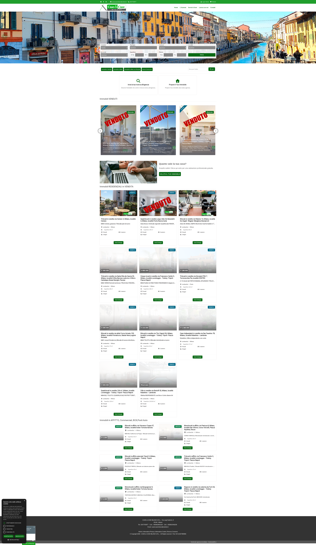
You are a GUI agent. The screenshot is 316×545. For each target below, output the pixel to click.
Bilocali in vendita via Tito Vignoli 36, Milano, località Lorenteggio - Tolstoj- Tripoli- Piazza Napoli (156, 335)
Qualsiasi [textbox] (104, 55)
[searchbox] (143, 48)
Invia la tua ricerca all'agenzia (138, 85)
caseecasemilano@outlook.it (119, 1)
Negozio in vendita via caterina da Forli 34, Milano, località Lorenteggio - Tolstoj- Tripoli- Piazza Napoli (199, 489)
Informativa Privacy (148, 531)
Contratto (103, 45)
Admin (140, 531)
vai (212, 69)
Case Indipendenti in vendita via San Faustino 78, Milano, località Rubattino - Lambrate (197, 334)
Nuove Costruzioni (147, 69)
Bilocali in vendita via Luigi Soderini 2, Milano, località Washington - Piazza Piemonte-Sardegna (196, 141)
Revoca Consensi (172, 531)
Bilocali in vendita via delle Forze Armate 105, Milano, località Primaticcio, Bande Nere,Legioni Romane (118, 335)
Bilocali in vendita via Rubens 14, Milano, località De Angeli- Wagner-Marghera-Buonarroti (197, 220)
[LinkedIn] (106, 1)
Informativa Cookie (160, 531)
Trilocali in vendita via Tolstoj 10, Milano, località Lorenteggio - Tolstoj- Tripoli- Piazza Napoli (118, 141)
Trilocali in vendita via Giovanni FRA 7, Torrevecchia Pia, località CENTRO (193, 277)
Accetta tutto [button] (8, 536)
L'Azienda (183, 7)
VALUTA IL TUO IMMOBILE (170, 174)
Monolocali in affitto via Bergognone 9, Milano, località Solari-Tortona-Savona (139, 488)
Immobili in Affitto (118, 69)
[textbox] (172, 47)
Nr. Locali (103, 52)
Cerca (202, 54)
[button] (14, 540)
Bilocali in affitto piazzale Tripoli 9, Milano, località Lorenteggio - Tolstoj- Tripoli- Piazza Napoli (140, 458)
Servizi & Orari (192, 7)
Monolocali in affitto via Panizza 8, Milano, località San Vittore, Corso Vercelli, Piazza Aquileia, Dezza (199, 428)
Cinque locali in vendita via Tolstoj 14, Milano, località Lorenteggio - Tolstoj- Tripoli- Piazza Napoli (156, 142)
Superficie (133, 52)
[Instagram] (101, 1)
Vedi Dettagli (118, 242)
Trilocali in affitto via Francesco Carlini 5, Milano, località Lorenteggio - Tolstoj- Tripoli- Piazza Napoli (199, 458)
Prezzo (161, 52)
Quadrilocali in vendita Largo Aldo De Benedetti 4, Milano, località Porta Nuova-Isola (157, 220)
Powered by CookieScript (14, 541)
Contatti (212, 7)
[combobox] (114, 48)
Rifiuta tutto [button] (20, 536)
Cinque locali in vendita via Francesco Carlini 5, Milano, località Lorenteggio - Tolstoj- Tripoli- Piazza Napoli (157, 278)
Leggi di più (10, 519)
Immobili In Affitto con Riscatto (132, 69)
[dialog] (14, 521)
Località (190, 45)
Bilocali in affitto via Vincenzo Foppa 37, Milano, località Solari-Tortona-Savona (139, 427)
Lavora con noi (203, 7)
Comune (161, 45)
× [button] (24, 500)
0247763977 (132, 1)
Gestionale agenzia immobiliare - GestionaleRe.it (203, 542)
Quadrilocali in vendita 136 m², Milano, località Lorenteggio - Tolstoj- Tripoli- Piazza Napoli (117, 392)
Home (176, 7)
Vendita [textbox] (103, 47)
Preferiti (213, 1)
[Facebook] (103, 1)
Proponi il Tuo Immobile (177, 85)
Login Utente (205, 1)
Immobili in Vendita (107, 69)
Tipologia (132, 45)
